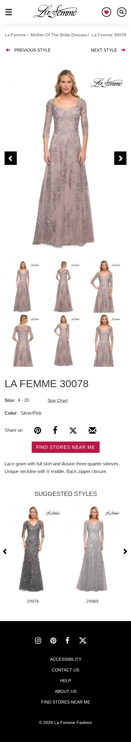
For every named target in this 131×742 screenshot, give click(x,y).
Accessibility (65, 659)
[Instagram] (42, 641)
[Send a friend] (92, 432)
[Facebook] (54, 430)
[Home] (55, 11)
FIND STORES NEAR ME (65, 447)
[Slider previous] (5, 551)
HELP (65, 680)
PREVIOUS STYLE (32, 50)
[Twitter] (73, 430)
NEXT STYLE (104, 50)
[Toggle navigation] (9, 15)
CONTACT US (65, 669)
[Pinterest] (37, 430)
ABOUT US (65, 691)
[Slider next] (125, 551)
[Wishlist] (106, 12)
